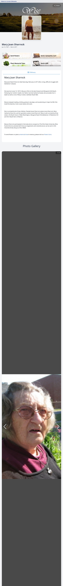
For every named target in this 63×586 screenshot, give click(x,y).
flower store (47, 134)
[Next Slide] (58, 426)
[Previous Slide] (5, 426)
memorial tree (24, 134)
